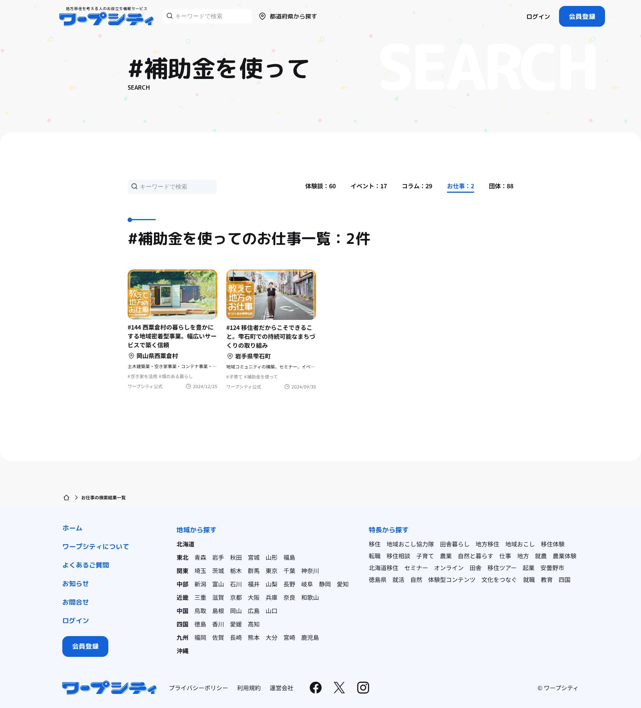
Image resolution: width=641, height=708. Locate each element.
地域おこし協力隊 (410, 544)
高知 (254, 623)
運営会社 (281, 687)
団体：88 (501, 185)
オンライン (449, 567)
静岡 (325, 583)
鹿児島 (310, 637)
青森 (200, 557)
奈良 (289, 597)
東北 (182, 557)
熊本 (254, 637)
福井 (254, 583)
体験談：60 (320, 185)
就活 (398, 579)
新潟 (200, 583)
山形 (271, 557)
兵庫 (271, 597)
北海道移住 (383, 567)
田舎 (475, 567)
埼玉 (200, 570)
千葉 (289, 570)
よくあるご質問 (85, 565)
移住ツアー (502, 567)
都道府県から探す (293, 16)
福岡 (200, 637)
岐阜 (307, 583)
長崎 (236, 637)
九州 (182, 637)
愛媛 (236, 623)
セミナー (416, 567)
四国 (182, 623)
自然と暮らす (475, 556)
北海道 (185, 543)
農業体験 (564, 556)
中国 (182, 610)
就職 (529, 579)
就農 (541, 556)
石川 (236, 583)
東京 (271, 570)
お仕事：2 (460, 185)
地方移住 (487, 544)
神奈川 (310, 570)
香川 (218, 623)
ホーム (72, 528)
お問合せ (75, 602)
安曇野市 (552, 567)
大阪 (254, 597)
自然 (416, 579)
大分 (271, 637)
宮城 (254, 557)
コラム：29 (417, 185)
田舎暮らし (455, 544)
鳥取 (200, 610)
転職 (375, 556)
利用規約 (249, 687)
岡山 (236, 610)
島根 (218, 610)
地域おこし (520, 544)
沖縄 (182, 650)
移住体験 (553, 544)
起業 (529, 567)
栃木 (236, 570)
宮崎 (289, 637)
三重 (200, 597)
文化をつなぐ (499, 579)
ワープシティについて (95, 546)
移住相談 (398, 556)
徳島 (200, 623)
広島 (254, 610)
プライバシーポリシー (198, 687)
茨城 (218, 570)
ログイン (538, 17)
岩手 (218, 557)
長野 (289, 583)
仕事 (505, 556)
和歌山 (310, 597)
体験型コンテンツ (452, 579)
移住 (375, 544)
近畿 (182, 597)
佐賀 (218, 637)
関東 (182, 570)
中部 (182, 583)
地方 (523, 556)
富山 (218, 583)
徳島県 (378, 579)
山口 (271, 610)
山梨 (271, 583)
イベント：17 (369, 185)
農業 (446, 556)
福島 (289, 557)
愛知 (343, 583)
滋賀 (218, 597)
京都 (236, 597)
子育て (425, 556)
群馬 (254, 570)
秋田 (236, 557)
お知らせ (75, 583)
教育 (547, 579)
